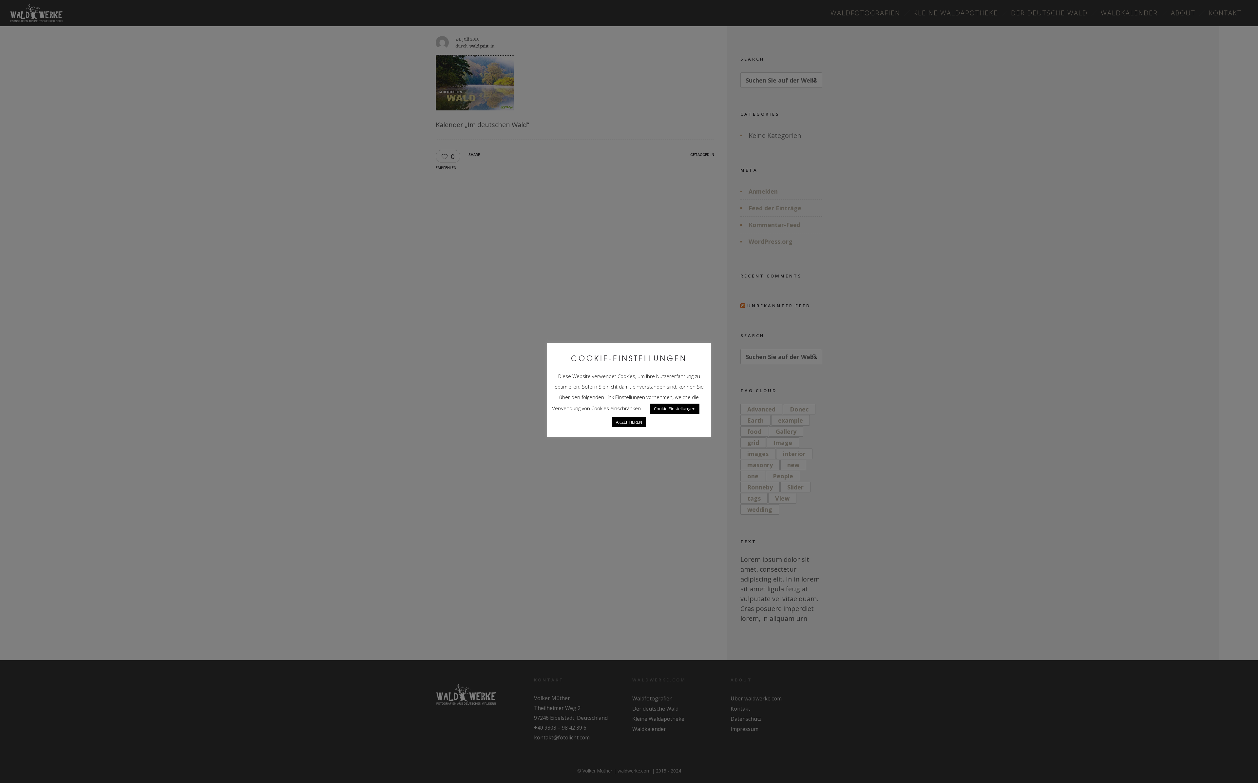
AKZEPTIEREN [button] (629, 422)
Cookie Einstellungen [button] (675, 408)
